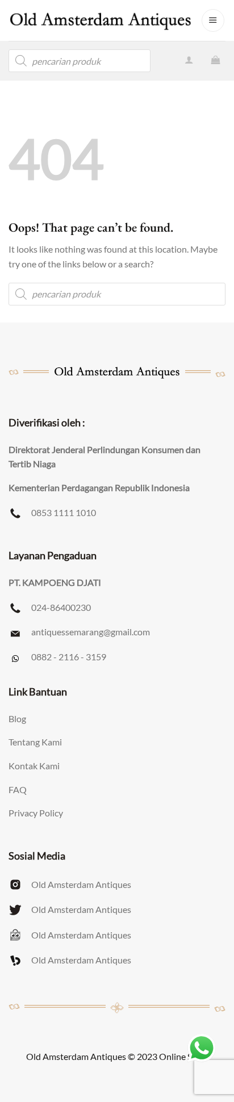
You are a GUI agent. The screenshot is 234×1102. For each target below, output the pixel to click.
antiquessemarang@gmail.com (90, 631)
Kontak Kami (34, 765)
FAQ (18, 789)
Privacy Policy (36, 812)
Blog (17, 718)
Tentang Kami (35, 741)
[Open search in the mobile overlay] (80, 60)
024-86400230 (61, 607)
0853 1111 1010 (63, 512)
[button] (213, 20)
